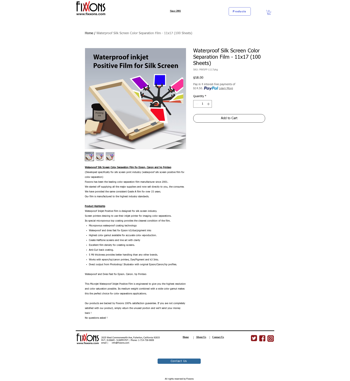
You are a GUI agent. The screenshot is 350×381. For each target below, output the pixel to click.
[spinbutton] (202, 103)
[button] (269, 12)
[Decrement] (196, 103)
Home (89, 33)
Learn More (226, 88)
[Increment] (208, 103)
